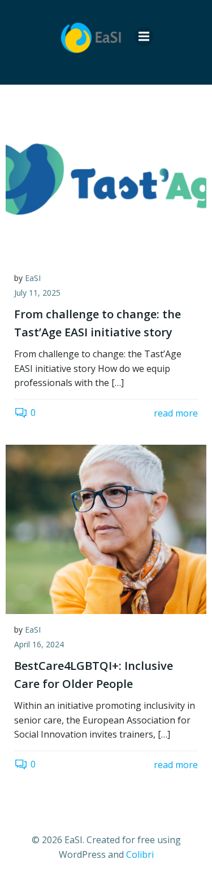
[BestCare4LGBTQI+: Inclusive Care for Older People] (106, 528)
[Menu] (144, 36)
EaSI (33, 278)
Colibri (140, 854)
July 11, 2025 (37, 292)
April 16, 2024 (39, 644)
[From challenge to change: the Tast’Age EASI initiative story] (106, 176)
